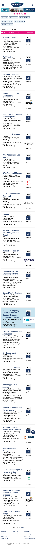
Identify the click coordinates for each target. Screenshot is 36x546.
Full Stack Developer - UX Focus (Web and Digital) (11, 232)
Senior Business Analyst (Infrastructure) (12, 409)
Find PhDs (3, 534)
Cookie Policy (27, 536)
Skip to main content (7, 1)
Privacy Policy (27, 534)
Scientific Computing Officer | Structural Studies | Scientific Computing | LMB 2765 (12, 313)
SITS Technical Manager (12, 173)
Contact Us (16, 534)
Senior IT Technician (11, 251)
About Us (15, 531)
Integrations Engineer (11, 367)
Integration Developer (11, 134)
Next (22, 527)
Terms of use (27, 531)
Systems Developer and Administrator (12, 333)
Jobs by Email (4, 538)
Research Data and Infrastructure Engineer (12, 428)
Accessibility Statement (29, 538)
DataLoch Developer (11, 74)
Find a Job (3, 531)
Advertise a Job (4, 540)
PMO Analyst (8, 57)
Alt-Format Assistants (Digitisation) (11, 95)
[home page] (17, 7)
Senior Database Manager (9, 449)
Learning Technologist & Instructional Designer (12, 471)
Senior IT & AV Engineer (12, 293)
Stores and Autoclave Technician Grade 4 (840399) (11, 492)
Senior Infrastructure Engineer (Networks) (11, 273)
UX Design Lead (9, 353)
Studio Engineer (9, 215)
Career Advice (4, 536)
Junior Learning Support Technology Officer (12, 115)
